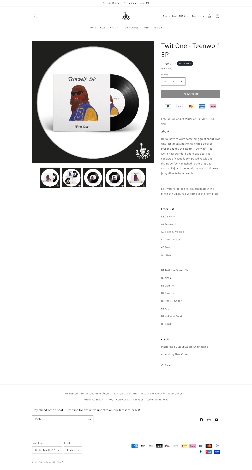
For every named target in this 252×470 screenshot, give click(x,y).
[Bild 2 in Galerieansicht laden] (71, 177)
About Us (138, 399)
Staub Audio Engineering (193, 347)
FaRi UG (42, 462)
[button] (35, 16)
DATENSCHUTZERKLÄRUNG (96, 393)
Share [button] (168, 365)
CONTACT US (123, 399)
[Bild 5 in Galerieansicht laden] (136, 177)
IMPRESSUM (71, 393)
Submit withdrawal (157, 399)
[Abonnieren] (89, 419)
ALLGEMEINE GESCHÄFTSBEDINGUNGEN (162, 393)
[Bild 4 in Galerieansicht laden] (114, 177)
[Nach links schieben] (35, 177)
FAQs (110, 399)
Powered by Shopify (55, 462)
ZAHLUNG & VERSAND (125, 393)
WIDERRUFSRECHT (94, 399)
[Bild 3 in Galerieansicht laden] (93, 177)
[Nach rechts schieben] (150, 177)
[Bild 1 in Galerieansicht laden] (50, 177)
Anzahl (164, 74)
